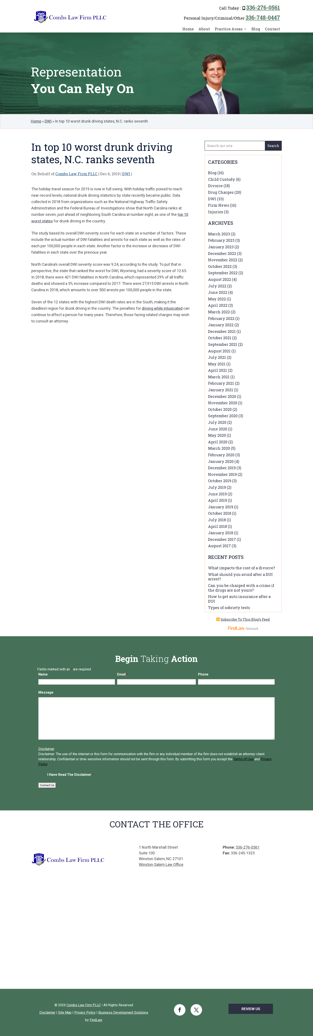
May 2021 (216, 363)
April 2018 (217, 526)
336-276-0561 (263, 7)
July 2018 (217, 519)
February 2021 (221, 383)
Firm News (218, 205)
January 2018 (220, 532)
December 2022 (222, 253)
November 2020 (222, 402)
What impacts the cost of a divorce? (241, 567)
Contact (272, 29)
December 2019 (222, 467)
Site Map (65, 1013)
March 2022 (219, 311)
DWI (126, 173)
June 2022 (217, 292)
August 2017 (219, 545)
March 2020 (219, 448)
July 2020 (217, 422)
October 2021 (219, 337)
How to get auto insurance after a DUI (239, 599)
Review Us (250, 1009)
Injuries (215, 211)
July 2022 (217, 285)
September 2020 (223, 415)
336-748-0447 (263, 17)
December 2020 (222, 396)
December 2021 (222, 331)
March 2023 (219, 233)
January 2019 (220, 506)
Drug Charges (221, 192)
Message (45, 692)
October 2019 (219, 480)
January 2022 (221, 324)
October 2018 (219, 513)
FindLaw (96, 1020)
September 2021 (222, 344)
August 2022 (219, 279)
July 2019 (217, 487)
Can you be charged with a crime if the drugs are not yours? (241, 588)
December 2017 (222, 539)
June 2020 (217, 428)
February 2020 (221, 454)
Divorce (215, 185)
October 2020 (220, 409)
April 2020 (217, 441)
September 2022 (223, 272)
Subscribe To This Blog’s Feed (245, 619)
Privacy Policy (85, 1013)
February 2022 (221, 318)
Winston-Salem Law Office (161, 864)
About (204, 29)
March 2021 (219, 376)
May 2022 (217, 298)
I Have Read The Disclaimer (70, 775)
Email (122, 674)
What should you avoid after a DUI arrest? (240, 577)
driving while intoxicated (162, 308)
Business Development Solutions (123, 1013)
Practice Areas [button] (229, 29)
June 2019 (217, 493)
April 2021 (217, 370)
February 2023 (221, 240)
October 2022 (220, 266)
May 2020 (217, 435)
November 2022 (222, 259)
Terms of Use (243, 759)
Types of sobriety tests (229, 607)
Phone (203, 674)
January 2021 (220, 389)
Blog (255, 29)
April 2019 (217, 500)
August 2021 (219, 350)
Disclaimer (46, 749)
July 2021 (217, 357)
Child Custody (221, 179)
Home (188, 29)
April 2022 (217, 305)
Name (43, 674)
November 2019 (222, 474)
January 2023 (221, 246)
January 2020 (221, 461)
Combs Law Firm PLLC (76, 173)
